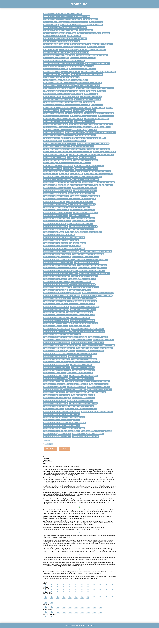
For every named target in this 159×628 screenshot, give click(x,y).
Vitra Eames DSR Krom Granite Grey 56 (82, 353)
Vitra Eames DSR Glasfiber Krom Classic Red (87, 342)
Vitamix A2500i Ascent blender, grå (96, 118)
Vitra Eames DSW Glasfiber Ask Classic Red (81, 409)
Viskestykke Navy (96, 22)
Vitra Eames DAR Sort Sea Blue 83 (85, 212)
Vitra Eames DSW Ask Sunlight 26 (81, 406)
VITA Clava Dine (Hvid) (70, 96)
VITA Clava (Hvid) (91, 94)
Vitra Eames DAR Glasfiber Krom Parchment (98, 182)
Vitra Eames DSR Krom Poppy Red (84, 359)
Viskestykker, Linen (50, 49)
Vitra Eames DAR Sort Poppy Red (82, 210)
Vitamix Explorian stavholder (99, 149)
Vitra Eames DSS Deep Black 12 (77, 381)
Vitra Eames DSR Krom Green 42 (55, 356)
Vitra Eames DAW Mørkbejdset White (56, 276)
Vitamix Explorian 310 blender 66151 (56, 146)
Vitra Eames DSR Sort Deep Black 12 (56, 367)
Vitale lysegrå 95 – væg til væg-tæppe (84, 116)
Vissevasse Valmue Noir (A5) (54, 72)
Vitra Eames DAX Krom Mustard (55, 304)
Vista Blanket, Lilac (72, 72)
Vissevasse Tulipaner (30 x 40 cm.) (97, 63)
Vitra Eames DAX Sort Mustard (78, 317)
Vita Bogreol (91, 91)
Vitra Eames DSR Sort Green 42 (83, 370)
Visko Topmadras (99, 49)
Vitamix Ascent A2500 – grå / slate (55, 124)
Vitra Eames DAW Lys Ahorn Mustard (85, 257)
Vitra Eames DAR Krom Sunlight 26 (83, 199)
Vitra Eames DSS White (97, 392)
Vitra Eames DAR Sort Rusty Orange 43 (57, 212)
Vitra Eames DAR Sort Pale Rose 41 (56, 210)
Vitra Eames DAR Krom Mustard (55, 193)
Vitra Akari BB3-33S (51, 174)
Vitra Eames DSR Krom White (80, 364)
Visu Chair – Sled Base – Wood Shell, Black (87, 74)
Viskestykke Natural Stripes (77, 22)
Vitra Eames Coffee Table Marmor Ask (57, 179)
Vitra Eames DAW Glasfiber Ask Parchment (59, 235)
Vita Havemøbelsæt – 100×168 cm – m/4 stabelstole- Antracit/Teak (66, 105)
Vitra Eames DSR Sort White (53, 381)
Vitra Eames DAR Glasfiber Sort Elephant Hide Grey (62, 185)
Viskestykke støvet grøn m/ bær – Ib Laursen (93, 33)
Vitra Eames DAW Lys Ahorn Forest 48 (57, 254)
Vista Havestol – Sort (89, 72)
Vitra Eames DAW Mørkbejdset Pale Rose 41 (88, 270)
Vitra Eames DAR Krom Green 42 (84, 190)
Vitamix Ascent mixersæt (74, 132)
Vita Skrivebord (65, 110)
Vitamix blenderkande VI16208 (74, 141)
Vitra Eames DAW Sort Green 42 (55, 282)
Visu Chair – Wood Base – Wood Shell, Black (59, 83)
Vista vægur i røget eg (51, 74)
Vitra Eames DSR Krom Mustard (80, 356)
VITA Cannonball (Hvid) (52, 94)
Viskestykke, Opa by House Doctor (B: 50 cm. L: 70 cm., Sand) (65, 44)
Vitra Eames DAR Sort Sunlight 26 (55, 215)
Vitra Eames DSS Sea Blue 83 (54, 392)
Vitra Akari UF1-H (76, 174)
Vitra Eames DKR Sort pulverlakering (57, 342)
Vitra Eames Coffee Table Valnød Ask (85, 179)
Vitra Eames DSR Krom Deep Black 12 (89, 351)
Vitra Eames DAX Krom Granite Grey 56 (57, 301)
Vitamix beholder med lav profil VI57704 (91, 138)
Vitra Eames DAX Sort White (79, 326)
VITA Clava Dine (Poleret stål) (91, 96)
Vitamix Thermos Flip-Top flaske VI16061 (89, 165)
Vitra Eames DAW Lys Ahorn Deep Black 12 (96, 251)
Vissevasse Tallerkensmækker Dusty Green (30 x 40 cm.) (63, 63)
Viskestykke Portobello (52, 27)
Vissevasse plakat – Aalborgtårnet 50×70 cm (59, 55)
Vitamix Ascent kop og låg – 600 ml (84, 130)
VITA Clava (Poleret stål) (52, 96)
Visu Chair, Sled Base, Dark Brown (89, 83)
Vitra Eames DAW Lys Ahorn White (86, 262)
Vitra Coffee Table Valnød (92, 177)
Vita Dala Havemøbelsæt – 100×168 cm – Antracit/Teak (62, 102)
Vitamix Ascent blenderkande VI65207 (57, 130)
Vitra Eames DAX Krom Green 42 (84, 301)
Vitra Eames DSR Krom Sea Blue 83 (86, 362)
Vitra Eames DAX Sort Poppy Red (82, 320)
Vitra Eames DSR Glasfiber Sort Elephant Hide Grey (94, 348)
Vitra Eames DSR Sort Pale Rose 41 (79, 373)
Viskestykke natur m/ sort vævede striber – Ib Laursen (62, 19)
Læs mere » (50, 449)
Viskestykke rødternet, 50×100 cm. (74, 27)
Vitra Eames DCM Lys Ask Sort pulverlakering (87, 329)
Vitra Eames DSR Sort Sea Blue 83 (56, 378)
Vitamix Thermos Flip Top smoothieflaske (58, 165)
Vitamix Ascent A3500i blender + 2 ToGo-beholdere (61, 127)
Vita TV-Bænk (108, 113)
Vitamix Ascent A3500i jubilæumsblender (95, 127)
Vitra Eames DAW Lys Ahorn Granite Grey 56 (88, 254)
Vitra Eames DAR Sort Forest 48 (55, 204)
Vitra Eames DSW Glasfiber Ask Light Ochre (97, 411)
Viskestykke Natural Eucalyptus (55, 22)
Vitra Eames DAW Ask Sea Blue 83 (56, 229)
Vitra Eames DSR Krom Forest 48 (55, 353)
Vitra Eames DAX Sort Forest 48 (55, 315)
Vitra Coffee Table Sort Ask (72, 177)
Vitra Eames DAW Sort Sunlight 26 (56, 290)
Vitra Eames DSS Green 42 (78, 384)
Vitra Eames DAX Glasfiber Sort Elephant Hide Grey (62, 295)
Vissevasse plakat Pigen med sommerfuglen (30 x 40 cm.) (64, 60)
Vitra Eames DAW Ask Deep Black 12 (56, 218)
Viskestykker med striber (76, 47)
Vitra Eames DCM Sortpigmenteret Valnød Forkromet (62, 334)
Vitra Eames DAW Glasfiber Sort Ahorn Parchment (61, 251)
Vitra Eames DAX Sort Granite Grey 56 (81, 315)
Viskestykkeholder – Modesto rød (100, 44)
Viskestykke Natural (90, 19)
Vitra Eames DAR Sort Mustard (78, 207)
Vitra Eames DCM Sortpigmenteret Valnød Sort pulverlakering (65, 337)
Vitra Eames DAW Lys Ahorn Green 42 (57, 257)
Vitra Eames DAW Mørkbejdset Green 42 (92, 268)
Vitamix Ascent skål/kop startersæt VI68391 (100, 132)
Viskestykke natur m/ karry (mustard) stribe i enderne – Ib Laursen (67, 16)
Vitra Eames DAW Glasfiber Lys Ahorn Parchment (61, 240)
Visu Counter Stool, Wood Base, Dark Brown (59, 85)
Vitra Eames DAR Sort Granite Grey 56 (81, 204)
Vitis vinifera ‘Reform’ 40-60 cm (86, 168)
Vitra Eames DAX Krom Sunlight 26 (83, 309)
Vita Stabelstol (90, 110)
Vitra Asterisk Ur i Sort (105, 174)
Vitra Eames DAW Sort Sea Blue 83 (86, 287)
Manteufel (79, 4)
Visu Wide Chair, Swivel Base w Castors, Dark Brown (95, 88)
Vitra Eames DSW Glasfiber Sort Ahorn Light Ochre (61, 431)
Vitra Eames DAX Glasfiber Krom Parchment (98, 293)
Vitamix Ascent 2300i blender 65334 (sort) (58, 121)
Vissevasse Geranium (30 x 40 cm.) (56, 52)
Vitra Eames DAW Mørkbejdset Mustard (57, 270)
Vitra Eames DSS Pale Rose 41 (98, 387)
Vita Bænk (101, 91)
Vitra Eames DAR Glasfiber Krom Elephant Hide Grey (62, 182)
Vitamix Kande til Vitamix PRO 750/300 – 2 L (59, 152)
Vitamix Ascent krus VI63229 (54, 132)
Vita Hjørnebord (96, 105)
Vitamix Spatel (73, 157)
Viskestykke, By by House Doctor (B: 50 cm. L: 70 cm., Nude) (65, 38)
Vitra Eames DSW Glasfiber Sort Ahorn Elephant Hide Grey (64, 428)
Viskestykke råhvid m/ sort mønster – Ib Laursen (60, 30)
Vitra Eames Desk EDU (83, 340)
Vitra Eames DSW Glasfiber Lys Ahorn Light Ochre (61, 420)
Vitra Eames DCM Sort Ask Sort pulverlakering (88, 331)
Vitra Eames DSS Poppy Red (75, 389)
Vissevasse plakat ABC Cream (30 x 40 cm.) (92, 55)
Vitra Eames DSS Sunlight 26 (77, 392)
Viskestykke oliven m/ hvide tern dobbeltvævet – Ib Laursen (81, 25)
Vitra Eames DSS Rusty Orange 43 (99, 389)
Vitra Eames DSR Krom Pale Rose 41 (56, 359)
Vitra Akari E (64, 174)
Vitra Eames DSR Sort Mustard (54, 373)
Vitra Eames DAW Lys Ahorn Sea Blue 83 (58, 262)
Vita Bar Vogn (80, 91)
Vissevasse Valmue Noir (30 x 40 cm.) (83, 69)
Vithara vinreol (69, 168)
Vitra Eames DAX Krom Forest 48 (84, 298)
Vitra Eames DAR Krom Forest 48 (84, 188)
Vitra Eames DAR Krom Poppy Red (56, 196)
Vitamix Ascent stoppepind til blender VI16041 (60, 138)
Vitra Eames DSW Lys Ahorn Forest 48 (57, 434)
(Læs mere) (46, 440)
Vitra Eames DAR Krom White (54, 201)
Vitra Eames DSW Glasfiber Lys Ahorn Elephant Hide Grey (64, 417)
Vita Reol (109, 107)
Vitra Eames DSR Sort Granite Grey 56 (57, 370)
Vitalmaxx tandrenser (106, 116)
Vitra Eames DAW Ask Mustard (54, 224)
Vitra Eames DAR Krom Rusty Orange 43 (84, 196)
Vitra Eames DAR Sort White (79, 215)
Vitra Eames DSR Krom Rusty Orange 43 (58, 362)
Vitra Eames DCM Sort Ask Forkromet (57, 331)
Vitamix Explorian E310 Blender (82, 146)
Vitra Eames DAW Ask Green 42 (83, 221)
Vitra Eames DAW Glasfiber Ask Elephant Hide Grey (83, 232)
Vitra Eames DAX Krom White (54, 312)
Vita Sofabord (78, 110)
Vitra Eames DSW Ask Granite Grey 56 (57, 398)
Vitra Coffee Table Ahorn (52, 177)
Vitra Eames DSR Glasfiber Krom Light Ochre (98, 345)
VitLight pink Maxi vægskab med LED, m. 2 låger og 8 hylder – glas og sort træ (71, 171)
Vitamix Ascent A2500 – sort (79, 124)
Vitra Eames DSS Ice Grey (99, 384)
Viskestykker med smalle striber (55, 47)
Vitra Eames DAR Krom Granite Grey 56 (57, 190)
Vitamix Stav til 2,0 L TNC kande (55, 163)
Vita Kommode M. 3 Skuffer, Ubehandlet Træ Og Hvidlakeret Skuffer (67, 107)
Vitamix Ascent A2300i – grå (84, 121)
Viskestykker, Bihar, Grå (96, 47)
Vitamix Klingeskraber (84, 152)
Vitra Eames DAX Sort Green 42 (55, 317)
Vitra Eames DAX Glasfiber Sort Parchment (97, 295)
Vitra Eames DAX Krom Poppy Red (56, 306)
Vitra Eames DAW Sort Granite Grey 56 (81, 279)
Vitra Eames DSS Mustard (76, 387)
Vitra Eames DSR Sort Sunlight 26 (81, 378)
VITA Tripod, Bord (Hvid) (74, 113)
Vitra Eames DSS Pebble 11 (53, 389)
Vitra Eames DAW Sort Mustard (79, 282)
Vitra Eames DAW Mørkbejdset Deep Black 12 (59, 265)
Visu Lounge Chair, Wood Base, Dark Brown (59, 88)
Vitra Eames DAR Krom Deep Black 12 (57, 188)
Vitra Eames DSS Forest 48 (99, 381)
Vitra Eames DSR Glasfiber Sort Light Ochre (59, 351)
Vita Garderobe (89, 102)
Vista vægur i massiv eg (106, 72)
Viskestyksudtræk (84, 49)
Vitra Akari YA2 (90, 174)
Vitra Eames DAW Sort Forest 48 (55, 279)
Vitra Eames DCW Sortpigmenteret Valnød (58, 340)
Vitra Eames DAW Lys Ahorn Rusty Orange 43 (91, 259)
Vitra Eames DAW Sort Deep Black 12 (85, 276)
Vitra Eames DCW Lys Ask (98, 337)
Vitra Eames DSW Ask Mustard (54, 400)
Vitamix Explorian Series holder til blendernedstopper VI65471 (65, 149)
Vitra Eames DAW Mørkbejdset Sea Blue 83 (94, 273)
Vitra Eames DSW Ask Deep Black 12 (56, 395)
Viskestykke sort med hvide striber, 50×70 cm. (60, 33)
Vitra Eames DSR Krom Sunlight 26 (56, 364)
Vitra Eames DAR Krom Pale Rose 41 (81, 193)
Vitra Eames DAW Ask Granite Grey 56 (57, 221)
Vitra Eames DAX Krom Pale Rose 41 (81, 304)
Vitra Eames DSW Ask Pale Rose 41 (79, 400)
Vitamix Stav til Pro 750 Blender (79, 163)
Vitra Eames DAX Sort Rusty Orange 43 (57, 323)
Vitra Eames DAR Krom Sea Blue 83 (56, 199)
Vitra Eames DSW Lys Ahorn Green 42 (57, 436)
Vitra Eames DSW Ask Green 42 (83, 398)
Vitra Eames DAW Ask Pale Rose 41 (79, 224)
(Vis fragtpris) (49, 444)
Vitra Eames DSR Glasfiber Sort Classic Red (59, 348)
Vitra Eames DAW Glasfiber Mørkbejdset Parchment (62, 246)
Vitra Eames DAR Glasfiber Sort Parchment (97, 185)
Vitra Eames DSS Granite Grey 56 (55, 384)
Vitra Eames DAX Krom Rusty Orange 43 (84, 306)
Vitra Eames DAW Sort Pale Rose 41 (56, 284)
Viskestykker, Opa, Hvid (68, 49)
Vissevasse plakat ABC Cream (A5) (56, 58)
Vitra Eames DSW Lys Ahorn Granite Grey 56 (88, 434)
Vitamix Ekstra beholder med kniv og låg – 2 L (60, 143)
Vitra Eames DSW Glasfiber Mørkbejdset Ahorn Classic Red (64, 422)
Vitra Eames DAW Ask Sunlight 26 (81, 229)
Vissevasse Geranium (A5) (79, 52)
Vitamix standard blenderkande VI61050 (57, 160)
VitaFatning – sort (62, 116)
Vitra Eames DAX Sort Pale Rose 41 (56, 320)
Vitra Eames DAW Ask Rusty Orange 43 (83, 226)
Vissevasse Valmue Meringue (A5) (55, 69)
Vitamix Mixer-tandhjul (77, 154)
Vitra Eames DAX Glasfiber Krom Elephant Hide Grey (62, 293)
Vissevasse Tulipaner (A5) (53, 66)
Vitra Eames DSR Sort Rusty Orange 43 (83, 376)
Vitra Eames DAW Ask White (53, 232)
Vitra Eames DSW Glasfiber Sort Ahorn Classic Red (61, 425)
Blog (73, 625)
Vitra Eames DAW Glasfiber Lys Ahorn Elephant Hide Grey (64, 237)
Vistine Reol (65, 74)
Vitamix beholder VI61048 (52, 141)
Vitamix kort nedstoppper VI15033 (55, 154)
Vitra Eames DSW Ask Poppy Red (55, 403)
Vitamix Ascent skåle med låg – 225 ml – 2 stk (59, 135)
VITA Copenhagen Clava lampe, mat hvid (58, 99)
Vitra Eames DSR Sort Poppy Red (55, 376)
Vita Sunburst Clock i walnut (53, 113)
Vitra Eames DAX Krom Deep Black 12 (57, 298)
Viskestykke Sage (86, 30)
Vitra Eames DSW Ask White (53, 409)
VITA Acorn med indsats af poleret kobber (58, 91)
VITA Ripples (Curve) (51, 110)
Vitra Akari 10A (105, 171)
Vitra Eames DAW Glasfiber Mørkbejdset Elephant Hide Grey (65, 243)
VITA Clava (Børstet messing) (72, 94)
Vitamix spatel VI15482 (88, 157)
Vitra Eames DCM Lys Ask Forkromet (56, 329)
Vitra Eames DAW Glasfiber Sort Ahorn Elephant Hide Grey (64, 248)
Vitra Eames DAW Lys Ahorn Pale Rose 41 (58, 259)
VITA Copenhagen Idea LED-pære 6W (87, 99)
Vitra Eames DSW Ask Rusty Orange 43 (83, 403)
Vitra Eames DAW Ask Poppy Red (55, 226)
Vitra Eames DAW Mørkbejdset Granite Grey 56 (60, 268)
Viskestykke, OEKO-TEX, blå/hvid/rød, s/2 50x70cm (61, 41)
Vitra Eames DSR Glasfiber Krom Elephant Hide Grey (62, 345)
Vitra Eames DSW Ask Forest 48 (83, 395)
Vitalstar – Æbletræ (50, 118)
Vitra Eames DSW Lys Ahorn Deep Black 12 (96, 431)
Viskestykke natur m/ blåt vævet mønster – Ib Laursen (62, 13)
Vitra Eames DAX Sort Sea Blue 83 (85, 323)
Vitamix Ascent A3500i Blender (101, 124)
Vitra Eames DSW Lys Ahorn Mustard (85, 436)
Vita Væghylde (49, 116)
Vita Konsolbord (98, 107)
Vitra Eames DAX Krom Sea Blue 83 (56, 309)
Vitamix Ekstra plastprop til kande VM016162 (93, 143)
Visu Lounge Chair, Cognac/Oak (88, 85)
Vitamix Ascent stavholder (86, 135)
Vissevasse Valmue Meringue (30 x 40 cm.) (79, 66)
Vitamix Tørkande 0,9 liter (52, 168)
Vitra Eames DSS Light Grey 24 (54, 387)
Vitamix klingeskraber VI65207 (104, 152)
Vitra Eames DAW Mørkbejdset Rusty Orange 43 (60, 273)
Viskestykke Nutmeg (51, 25)
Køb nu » (64, 449)
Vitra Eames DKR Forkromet (103, 340)
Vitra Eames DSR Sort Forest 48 (83, 367)
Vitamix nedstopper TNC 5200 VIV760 (100, 154)
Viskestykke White (74, 36)
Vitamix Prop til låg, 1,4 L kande (55, 157)
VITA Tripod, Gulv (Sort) (93, 113)
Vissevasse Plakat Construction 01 (82, 58)
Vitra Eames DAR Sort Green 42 (55, 207)
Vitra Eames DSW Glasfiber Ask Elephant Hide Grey (62, 411)
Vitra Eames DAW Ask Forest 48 (83, 218)
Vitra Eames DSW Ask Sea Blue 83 (56, 406)
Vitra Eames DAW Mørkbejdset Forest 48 (92, 265)
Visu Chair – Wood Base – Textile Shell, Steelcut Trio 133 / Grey (65, 80)
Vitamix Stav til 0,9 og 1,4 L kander (85, 160)
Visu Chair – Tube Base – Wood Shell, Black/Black (61, 77)
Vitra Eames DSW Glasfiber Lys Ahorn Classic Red (61, 414)
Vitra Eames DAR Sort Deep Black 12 (79, 201)
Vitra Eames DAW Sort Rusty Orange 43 (57, 287)
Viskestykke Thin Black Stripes (54, 36)
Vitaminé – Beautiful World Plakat (70, 118)
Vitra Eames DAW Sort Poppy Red (83, 284)
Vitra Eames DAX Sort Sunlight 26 (55, 326)
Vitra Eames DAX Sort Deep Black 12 (79, 312)
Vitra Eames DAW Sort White (80, 290)
